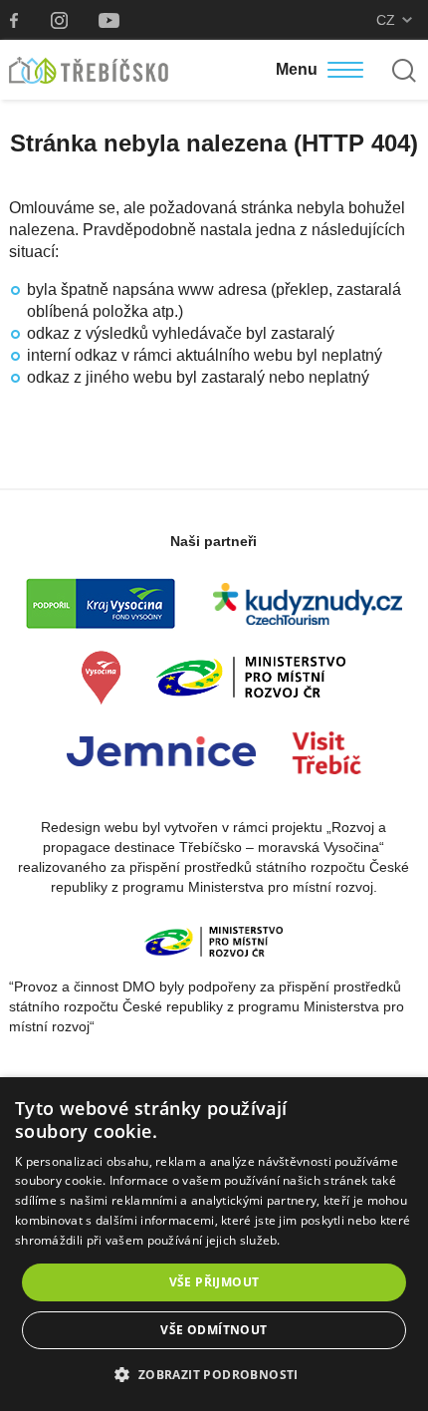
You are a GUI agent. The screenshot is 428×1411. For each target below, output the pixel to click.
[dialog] (214, 1244)
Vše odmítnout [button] (213, 1329)
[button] (213, 1375)
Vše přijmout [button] (214, 1281)
